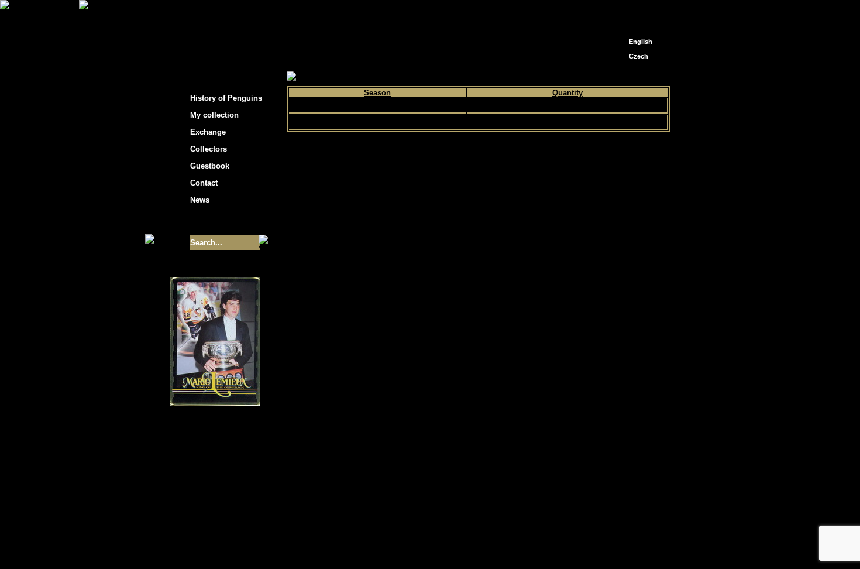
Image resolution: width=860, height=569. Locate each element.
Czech (638, 56)
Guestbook (209, 166)
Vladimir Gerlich (480, 544)
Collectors (208, 149)
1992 (377, 105)
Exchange (208, 132)
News (199, 200)
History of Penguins (226, 98)
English (640, 41)
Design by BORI (543, 544)
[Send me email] (638, 13)
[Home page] (620, 10)
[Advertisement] (775, 187)
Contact (204, 183)
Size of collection (204, 221)
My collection (330, 77)
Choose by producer (397, 77)
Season (377, 92)
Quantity (567, 92)
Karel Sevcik (514, 535)
